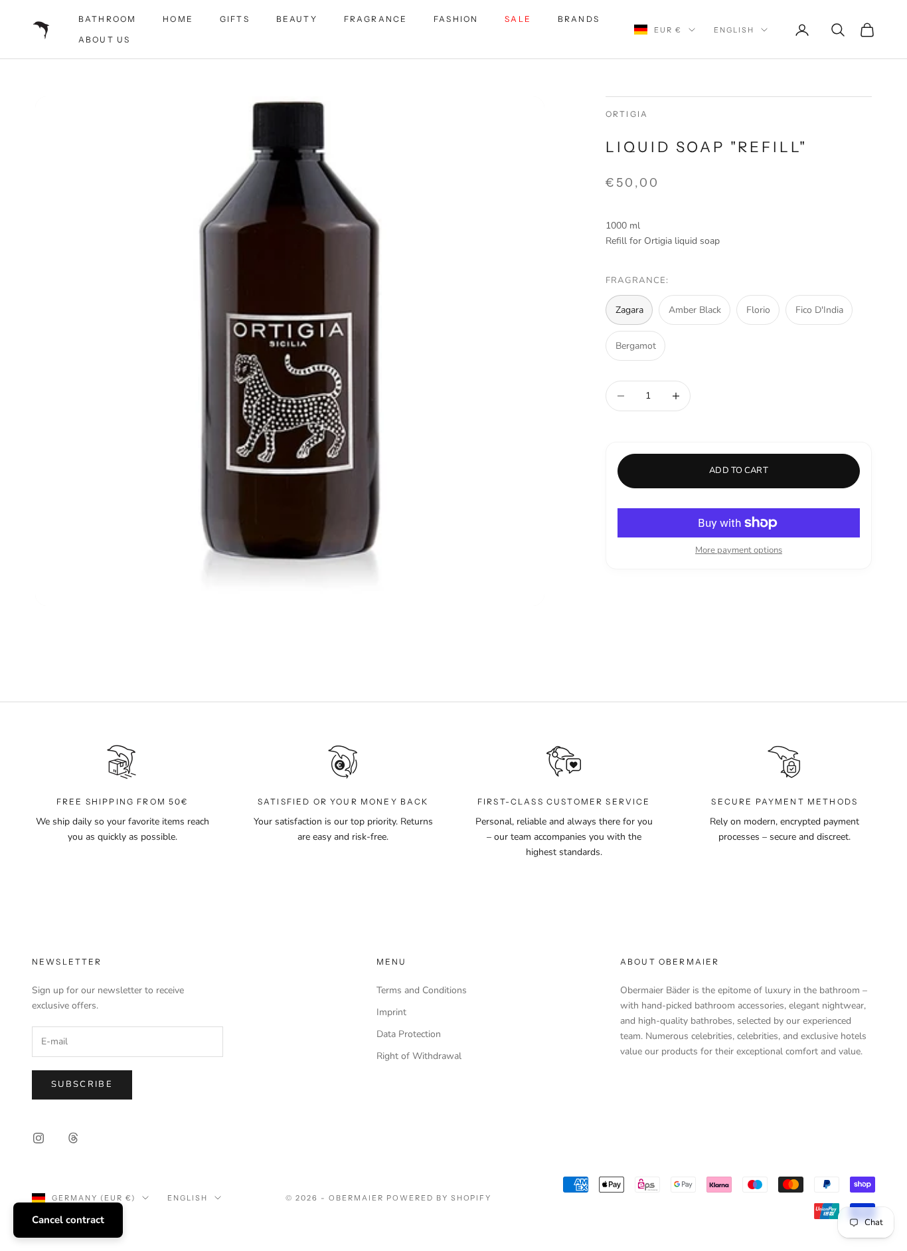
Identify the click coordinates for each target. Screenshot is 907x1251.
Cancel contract (68, 1219)
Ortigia (627, 114)
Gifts (235, 19)
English (734, 30)
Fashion (456, 19)
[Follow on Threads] (73, 1138)
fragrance (375, 19)
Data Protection (408, 1034)
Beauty (296, 19)
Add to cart (738, 470)
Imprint (391, 1012)
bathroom (107, 19)
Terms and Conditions (421, 990)
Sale (518, 19)
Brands (579, 19)
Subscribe (82, 1084)
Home (178, 19)
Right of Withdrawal (418, 1056)
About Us (104, 40)
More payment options (738, 550)
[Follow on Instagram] (38, 1138)
